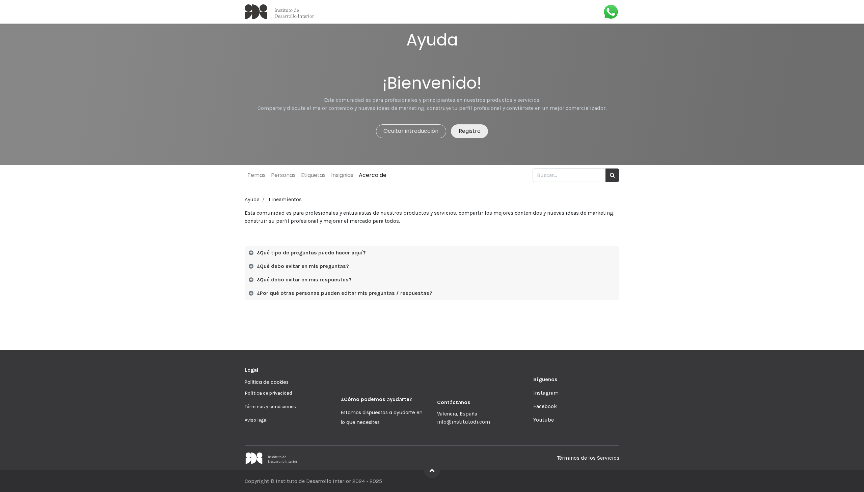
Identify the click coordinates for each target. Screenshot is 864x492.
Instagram (546, 393)
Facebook (545, 406)
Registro (470, 131)
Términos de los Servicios (588, 458)
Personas (283, 175)
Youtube (543, 420)
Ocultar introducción (410, 131)
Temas (256, 175)
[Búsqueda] (612, 175)
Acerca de (372, 175)
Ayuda (252, 199)
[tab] (432, 252)
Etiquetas (313, 175)
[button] (432, 470)
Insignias (342, 175)
